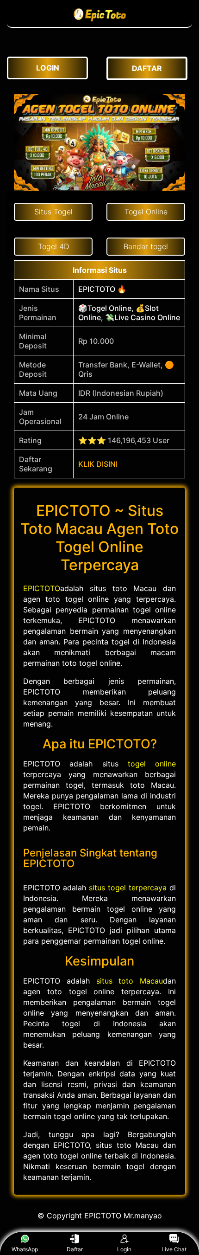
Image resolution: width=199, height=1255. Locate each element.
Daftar (75, 1249)
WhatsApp (25, 1249)
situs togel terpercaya (128, 887)
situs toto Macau (129, 980)
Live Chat (174, 1249)
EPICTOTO (41, 588)
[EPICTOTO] (99, 22)
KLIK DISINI (98, 464)
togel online (152, 763)
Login (124, 1249)
